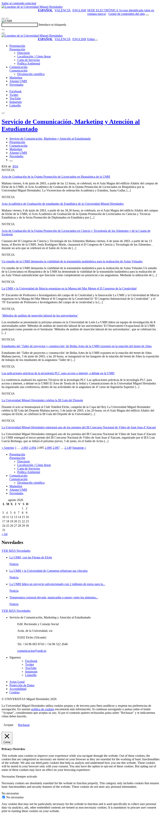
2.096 (48, 447)
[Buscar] (3, 29)
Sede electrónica (102, 10)
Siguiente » (79, 447)
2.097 (56, 447)
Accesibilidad (17, 688)
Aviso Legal (17, 681)
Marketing (15, 77)
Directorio (23, 53)
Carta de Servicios (28, 60)
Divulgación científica (31, 74)
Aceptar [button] (8, 725)
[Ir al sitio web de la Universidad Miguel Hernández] (32, 6)
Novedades (16, 84)
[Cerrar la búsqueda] (3, 33)
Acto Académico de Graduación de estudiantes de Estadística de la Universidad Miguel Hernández (63, 203)
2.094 (32, 447)
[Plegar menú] (96, 40)
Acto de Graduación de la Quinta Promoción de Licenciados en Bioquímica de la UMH (56, 176)
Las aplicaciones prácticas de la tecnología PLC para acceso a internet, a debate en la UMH (58, 373)
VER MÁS (16, 550)
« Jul (4, 534)
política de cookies (42, 709)
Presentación (17, 45)
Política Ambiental (28, 63)
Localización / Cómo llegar (34, 56)
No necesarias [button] (10, 793)
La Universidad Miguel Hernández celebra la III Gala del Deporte (42, 400)
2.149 (67, 447)
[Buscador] (147, 14)
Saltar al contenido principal (19, 3)
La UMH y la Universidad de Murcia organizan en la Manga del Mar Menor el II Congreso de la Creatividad (69, 288)
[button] (17, 49)
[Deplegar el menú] (11, 160)
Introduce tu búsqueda (52, 24)
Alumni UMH (18, 81)
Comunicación (18, 67)
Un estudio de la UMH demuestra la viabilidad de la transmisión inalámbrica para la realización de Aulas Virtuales (72, 261)
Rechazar (24, 725)
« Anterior (8, 447)
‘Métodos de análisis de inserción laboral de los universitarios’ (40, 315)
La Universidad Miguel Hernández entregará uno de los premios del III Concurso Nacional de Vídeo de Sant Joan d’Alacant (79, 427)
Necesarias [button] (9, 776)
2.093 (24, 447)
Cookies (14, 692)
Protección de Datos (21, 685)
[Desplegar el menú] (7, 18)
